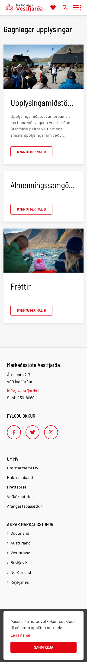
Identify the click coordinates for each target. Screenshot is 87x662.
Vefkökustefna (20, 496)
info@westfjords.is (24, 390)
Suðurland (19, 533)
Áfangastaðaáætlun (25, 506)
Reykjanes (19, 582)
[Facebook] (14, 432)
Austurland (20, 542)
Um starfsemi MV (23, 467)
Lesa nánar (20, 635)
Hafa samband (20, 477)
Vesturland (20, 552)
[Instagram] (51, 432)
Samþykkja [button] (43, 647)
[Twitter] (32, 432)
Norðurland (20, 572)
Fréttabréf (16, 486)
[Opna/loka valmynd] (75, 7)
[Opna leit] (65, 7)
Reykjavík (18, 562)
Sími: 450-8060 (21, 397)
